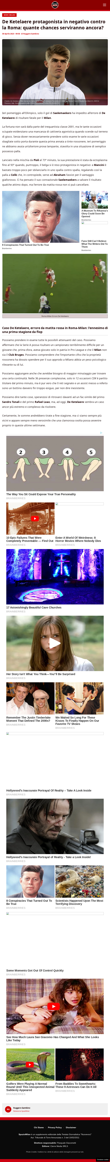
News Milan (9, 15)
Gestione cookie (102, 1159)
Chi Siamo (39, 1127)
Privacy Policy (55, 1127)
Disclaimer (71, 1127)
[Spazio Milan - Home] (55, 4)
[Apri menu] (104, 4)
